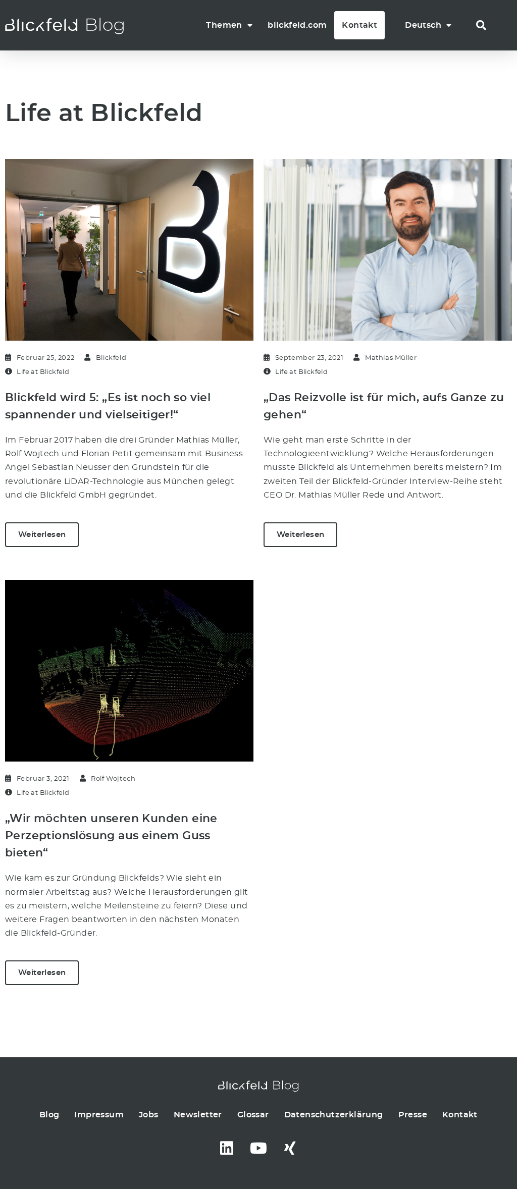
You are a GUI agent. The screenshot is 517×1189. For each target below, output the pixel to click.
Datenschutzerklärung (333, 1115)
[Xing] (289, 1148)
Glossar (253, 1115)
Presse (412, 1115)
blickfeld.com (297, 25)
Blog (49, 1115)
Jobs (149, 1115)
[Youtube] (258, 1148)
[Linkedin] (227, 1148)
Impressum (99, 1115)
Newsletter (198, 1115)
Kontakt (359, 25)
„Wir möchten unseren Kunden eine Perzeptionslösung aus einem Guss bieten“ (111, 835)
